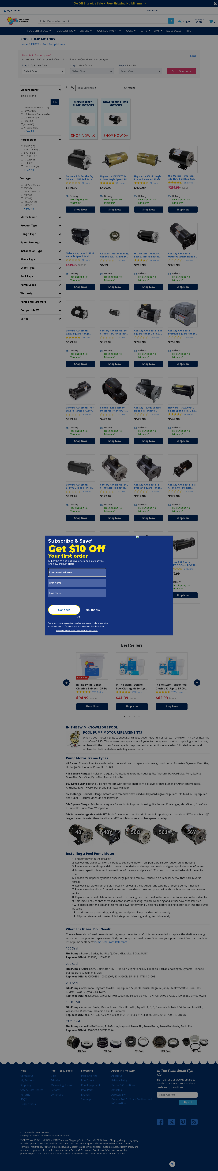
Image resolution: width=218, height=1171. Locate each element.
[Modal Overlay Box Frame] (109, 585)
